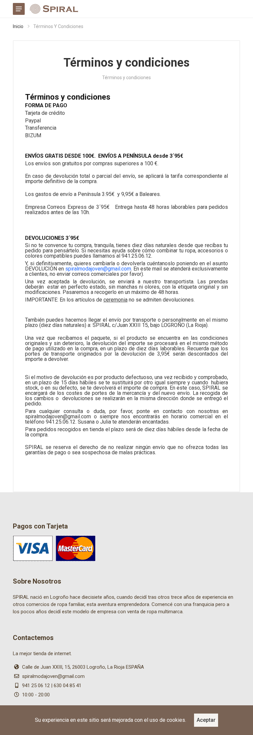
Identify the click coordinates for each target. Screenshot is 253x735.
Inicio (18, 26)
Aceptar (206, 720)
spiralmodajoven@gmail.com (98, 269)
